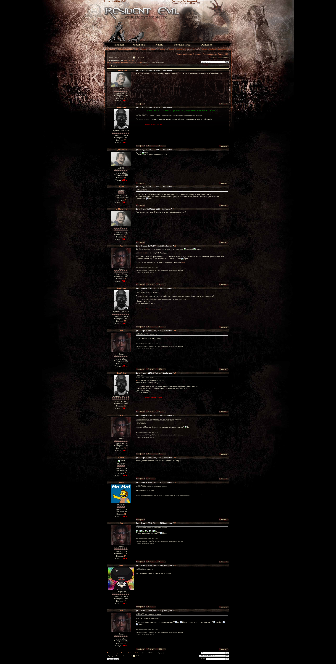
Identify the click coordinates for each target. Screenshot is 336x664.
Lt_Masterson (121, 70)
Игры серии (116, 62)
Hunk (121, 565)
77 (173, 107)
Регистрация (185, 3)
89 (175, 565)
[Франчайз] (139, 44)
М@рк (121, 187)
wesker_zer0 (131, 60)
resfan (121, 482)
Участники (197, 54)
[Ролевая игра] (182, 44)
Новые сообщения (184, 54)
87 (175, 482)
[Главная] (119, 44)
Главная (175, 3)
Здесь (138, 381)
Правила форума (210, 54)
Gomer (121, 458)
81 (175, 246)
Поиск (220, 54)
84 (175, 373)
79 (173, 187)
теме (183, 262)
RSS (198, 3)
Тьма (125, 60)
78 (173, 150)
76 (173, 70)
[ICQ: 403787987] (161, 146)
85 (175, 415)
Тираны (139, 62)
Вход (193, 3)
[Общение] (206, 44)
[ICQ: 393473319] (151, 478)
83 (175, 331)
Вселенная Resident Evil (128, 62)
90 (175, 611)
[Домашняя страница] (151, 146)
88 (175, 523)
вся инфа (143, 253)
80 (173, 209)
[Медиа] (160, 44)
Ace (121, 246)
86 (175, 458)
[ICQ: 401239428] (161, 284)
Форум (109, 62)
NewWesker (121, 107)
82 (175, 288)
